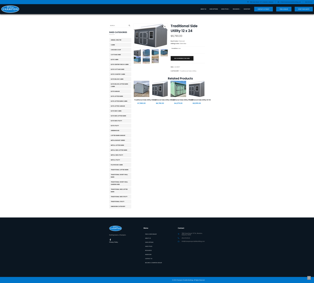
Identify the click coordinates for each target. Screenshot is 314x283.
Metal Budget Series (118, 140)
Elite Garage (115, 91)
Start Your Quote (303, 9)
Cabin (113, 45)
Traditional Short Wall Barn (119, 176)
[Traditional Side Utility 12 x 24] (141, 89)
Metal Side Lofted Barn (119, 150)
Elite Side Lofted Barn (118, 116)
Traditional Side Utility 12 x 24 (145, 100)
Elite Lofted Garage (118, 106)
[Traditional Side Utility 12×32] (197, 89)
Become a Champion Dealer (153, 262)
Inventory (247, 9)
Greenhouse (115, 130)
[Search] (129, 25)
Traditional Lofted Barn (119, 170)
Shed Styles (224, 9)
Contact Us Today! (263, 9)
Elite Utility (115, 126)
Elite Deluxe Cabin (117, 79)
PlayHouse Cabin (117, 165)
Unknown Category (118, 206)
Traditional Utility (117, 201)
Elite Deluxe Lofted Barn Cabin (119, 85)
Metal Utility (115, 160)
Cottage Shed (116, 55)
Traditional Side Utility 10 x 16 (182, 100)
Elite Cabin (114, 59)
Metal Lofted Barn (117, 145)
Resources (236, 9)
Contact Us (148, 258)
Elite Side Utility (116, 121)
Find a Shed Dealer (151, 234)
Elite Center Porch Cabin (119, 64)
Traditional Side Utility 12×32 (200, 100)
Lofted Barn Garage (118, 135)
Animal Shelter (116, 40)
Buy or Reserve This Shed (182, 58)
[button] (165, 26)
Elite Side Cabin (116, 111)
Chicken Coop (116, 50)
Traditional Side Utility (188, 71)
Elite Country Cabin (118, 74)
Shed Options (213, 9)
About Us (203, 9)
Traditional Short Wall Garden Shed (119, 183)
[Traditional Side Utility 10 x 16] (178, 89)
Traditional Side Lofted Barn (119, 190)
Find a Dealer (284, 9)
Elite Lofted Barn (117, 96)
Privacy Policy (113, 242)
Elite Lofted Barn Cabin (119, 101)
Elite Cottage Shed (117, 69)
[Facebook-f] (110, 240)
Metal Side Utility (117, 155)
